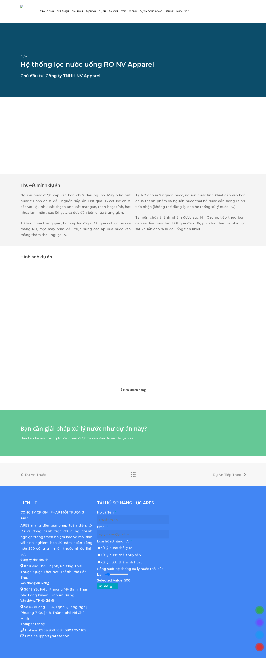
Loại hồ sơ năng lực (114, 541)
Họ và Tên (106, 512)
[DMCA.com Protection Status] (201, 612)
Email (102, 527)
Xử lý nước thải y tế (116, 548)
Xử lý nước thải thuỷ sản (121, 555)
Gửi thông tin (107, 586)
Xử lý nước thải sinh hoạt (121, 562)
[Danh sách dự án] (133, 473)
